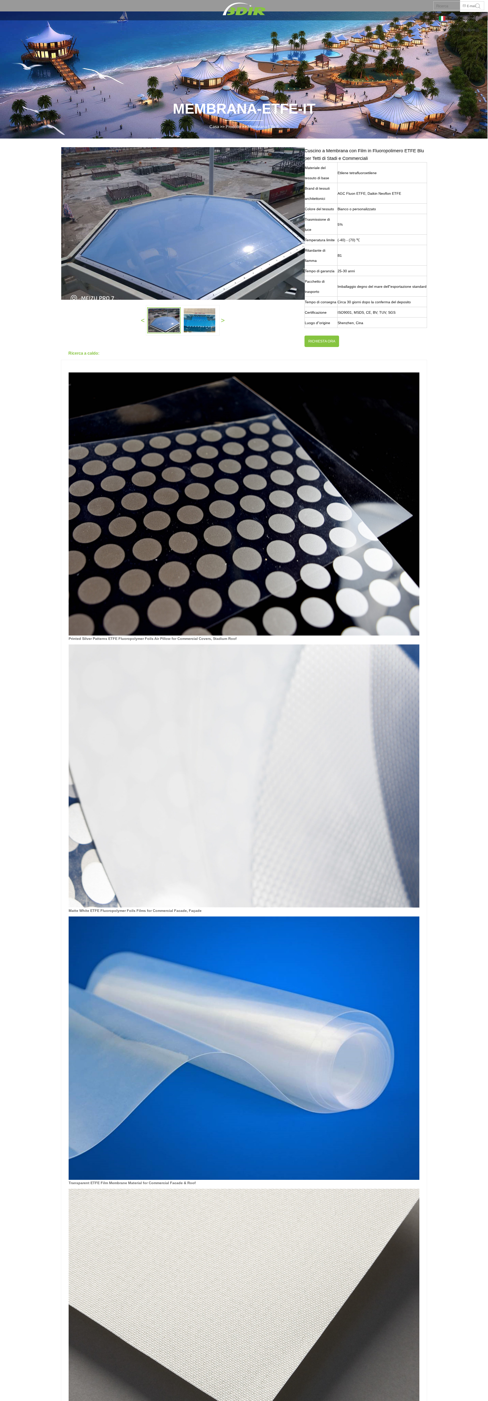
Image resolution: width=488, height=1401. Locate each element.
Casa (214, 127)
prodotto (233, 127)
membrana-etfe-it (263, 127)
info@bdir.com (472, 18)
